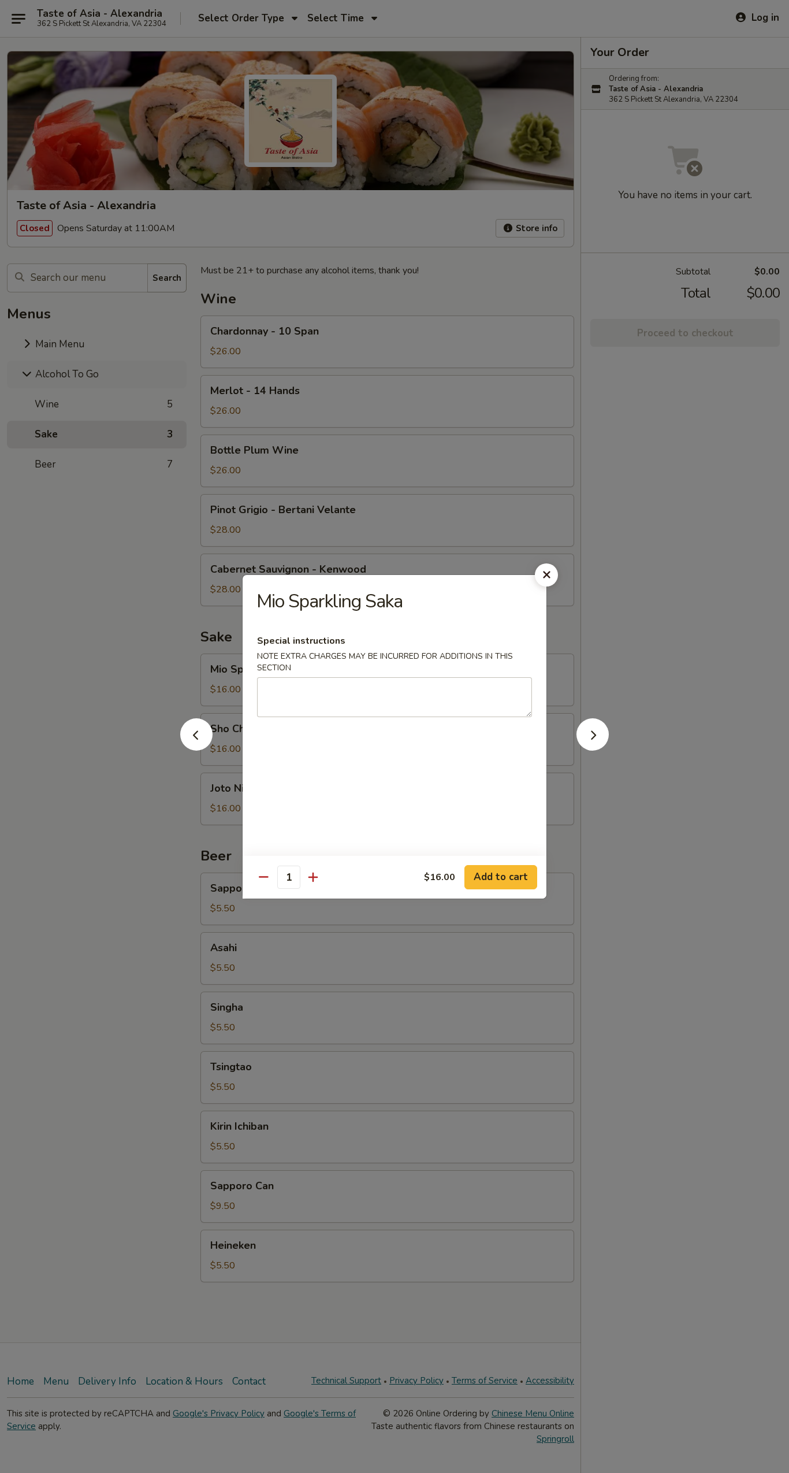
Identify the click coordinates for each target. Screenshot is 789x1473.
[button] (196, 747)
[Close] (546, 575)
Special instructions (301, 641)
